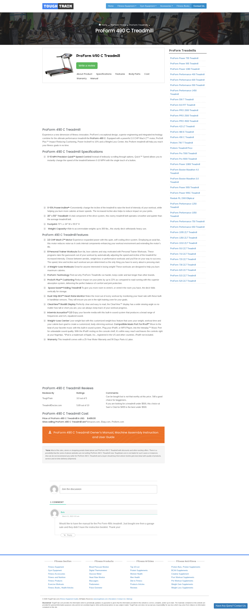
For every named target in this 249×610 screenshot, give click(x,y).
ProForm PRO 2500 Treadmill (184, 115)
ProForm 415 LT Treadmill (182, 126)
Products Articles (137, 584)
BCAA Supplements (179, 570)
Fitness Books (183, 6)
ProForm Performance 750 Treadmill (187, 221)
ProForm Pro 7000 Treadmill (183, 153)
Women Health (136, 574)
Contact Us (199, 6)
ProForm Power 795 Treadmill (184, 58)
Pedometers (94, 584)
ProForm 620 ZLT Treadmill (183, 270)
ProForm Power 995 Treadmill (184, 63)
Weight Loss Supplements (182, 588)
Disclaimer (112, 599)
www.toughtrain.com (100, 599)
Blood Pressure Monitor (99, 567)
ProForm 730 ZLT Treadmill (183, 264)
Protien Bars (176, 567)
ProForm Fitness (118, 25)
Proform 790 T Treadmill (181, 142)
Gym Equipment (55, 570)
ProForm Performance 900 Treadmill (187, 85)
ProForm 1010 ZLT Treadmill (183, 243)
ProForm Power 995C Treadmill (185, 193)
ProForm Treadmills (138, 25)
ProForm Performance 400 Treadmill (187, 74)
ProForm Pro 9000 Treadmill (183, 159)
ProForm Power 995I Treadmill (184, 187)
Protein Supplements (139, 570)
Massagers (93, 581)
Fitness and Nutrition (56, 577)
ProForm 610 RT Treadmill (182, 105)
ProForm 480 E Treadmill (182, 132)
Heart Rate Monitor (97, 577)
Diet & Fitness (136, 581)
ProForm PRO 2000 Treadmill (184, 110)
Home (111, 6)
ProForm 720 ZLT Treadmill (183, 259)
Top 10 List (134, 567)
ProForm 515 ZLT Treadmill (183, 275)
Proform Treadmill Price (181, 148)
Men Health (135, 577)
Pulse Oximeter (95, 588)
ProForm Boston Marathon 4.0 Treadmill (184, 171)
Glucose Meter (95, 574)
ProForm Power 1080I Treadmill (185, 164)
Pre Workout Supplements (182, 581)
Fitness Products (55, 581)
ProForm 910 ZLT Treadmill (183, 248)
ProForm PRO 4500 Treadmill (184, 121)
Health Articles (67, 588)
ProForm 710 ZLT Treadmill (183, 254)
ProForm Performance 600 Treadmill (187, 80)
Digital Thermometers (98, 570)
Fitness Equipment (56, 567)
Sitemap (129, 599)
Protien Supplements (191, 567)
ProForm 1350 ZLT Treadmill (183, 238)
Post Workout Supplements (182, 577)
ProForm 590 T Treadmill (182, 99)
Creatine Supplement (180, 574)
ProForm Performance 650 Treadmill (187, 227)
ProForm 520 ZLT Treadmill (183, 281)
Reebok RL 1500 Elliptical (182, 198)
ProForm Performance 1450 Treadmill (183, 92)
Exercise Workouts (56, 584)
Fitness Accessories (56, 574)
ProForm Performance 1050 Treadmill (183, 214)
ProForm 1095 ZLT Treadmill (183, 232)
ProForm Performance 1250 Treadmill (183, 205)
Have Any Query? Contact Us (231, 606)
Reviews (133, 588)
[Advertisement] (103, 105)
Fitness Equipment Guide (69, 599)
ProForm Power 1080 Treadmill (184, 69)
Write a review (87, 65)
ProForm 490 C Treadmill (182, 137)
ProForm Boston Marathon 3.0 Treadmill (184, 180)
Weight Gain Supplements (182, 584)
